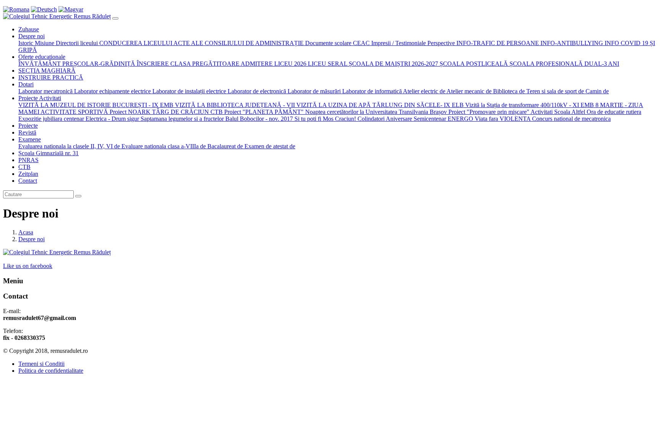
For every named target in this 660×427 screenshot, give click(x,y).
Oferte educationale (41, 57)
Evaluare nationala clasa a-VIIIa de (163, 146)
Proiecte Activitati (39, 98)
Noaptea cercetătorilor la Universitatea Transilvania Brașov (375, 112)
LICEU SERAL (326, 63)
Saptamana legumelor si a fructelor (181, 118)
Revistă (27, 132)
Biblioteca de (508, 91)
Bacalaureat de (224, 146)
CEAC (360, 43)
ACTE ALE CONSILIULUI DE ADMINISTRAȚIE (238, 43)
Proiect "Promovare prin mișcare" (488, 112)
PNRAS (28, 160)
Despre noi (31, 36)
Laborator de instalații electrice (188, 91)
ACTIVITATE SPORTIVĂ (73, 112)
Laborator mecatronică (45, 91)
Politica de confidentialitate (50, 370)
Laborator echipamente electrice (112, 91)
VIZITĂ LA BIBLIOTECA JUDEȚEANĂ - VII (234, 105)
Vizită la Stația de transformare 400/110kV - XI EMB (529, 105)
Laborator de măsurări (313, 91)
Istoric (25, 43)
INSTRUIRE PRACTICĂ (50, 77)
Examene (29, 139)
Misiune (43, 43)
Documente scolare (327, 43)
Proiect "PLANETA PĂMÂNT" (263, 112)
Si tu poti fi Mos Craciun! (324, 118)
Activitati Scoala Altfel (557, 112)
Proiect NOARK (129, 112)
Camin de (596, 91)
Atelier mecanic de (468, 91)
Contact (27, 180)
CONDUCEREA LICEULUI (135, 43)
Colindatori (371, 118)
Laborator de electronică (256, 91)
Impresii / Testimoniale (398, 43)
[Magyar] (70, 9)
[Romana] (16, 9)
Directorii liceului (76, 43)
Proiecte (28, 125)
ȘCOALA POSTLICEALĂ (473, 63)
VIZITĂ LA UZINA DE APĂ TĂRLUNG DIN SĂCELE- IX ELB (379, 105)
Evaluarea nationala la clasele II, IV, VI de (69, 146)
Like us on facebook (27, 266)
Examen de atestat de (269, 146)
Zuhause (28, 29)
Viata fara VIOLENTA (502, 118)
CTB (24, 167)
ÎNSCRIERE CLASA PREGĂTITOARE (187, 63)
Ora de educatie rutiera (613, 112)
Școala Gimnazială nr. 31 (48, 153)
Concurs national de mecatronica (571, 118)
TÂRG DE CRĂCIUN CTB (186, 112)
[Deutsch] (44, 9)
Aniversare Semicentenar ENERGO (429, 118)
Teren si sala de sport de (554, 91)
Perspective (440, 43)
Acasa (25, 232)
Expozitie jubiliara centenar (52, 118)
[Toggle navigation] (115, 18)
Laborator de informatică (371, 91)
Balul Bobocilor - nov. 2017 (258, 118)
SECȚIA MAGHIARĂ (47, 70)
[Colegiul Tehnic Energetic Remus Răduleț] (57, 16)
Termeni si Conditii (41, 363)
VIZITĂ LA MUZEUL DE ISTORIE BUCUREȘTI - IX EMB (95, 105)
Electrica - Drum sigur (112, 118)
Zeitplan (28, 173)
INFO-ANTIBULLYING (572, 43)
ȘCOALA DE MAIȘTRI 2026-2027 (392, 63)
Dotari (26, 84)
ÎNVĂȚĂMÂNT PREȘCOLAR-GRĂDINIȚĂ (76, 63)
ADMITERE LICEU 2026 (272, 63)
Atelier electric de (423, 91)
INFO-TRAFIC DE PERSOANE (497, 43)
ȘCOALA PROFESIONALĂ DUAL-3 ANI (563, 63)
